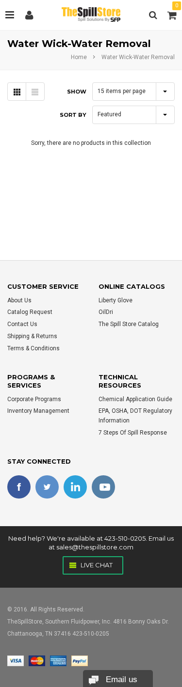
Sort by (73, 114)
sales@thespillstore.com (94, 547)
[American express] (58, 660)
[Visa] (15, 660)
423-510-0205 (125, 538)
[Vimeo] (75, 487)
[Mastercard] (37, 660)
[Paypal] (79, 660)
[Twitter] (47, 487)
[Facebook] (19, 487)
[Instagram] (103, 487)
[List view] (35, 91)
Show (76, 91)
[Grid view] (17, 91)
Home (79, 57)
